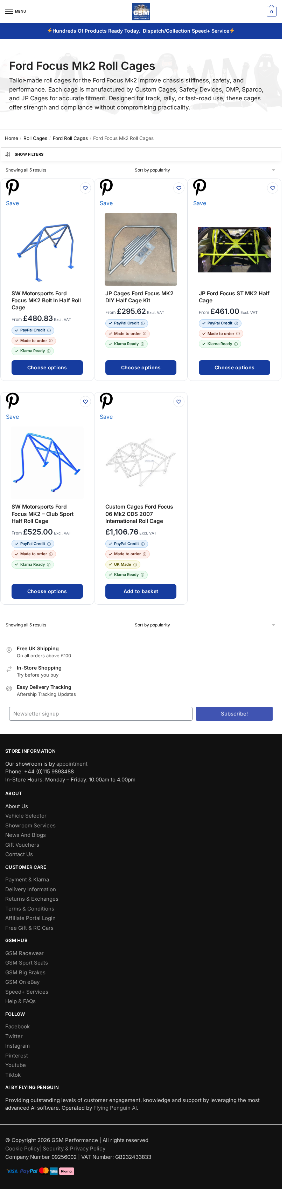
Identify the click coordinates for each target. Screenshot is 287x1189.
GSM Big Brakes (25, 972)
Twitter (14, 1036)
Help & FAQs (20, 1001)
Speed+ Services (26, 991)
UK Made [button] (122, 564)
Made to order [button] (33, 340)
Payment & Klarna (27, 879)
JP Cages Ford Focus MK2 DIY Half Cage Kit (139, 297)
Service (220, 31)
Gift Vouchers (22, 844)
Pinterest (16, 1055)
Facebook (17, 1026)
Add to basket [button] (141, 591)
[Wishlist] (85, 188)
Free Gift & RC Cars (29, 928)
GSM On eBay (22, 982)
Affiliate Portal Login (30, 918)
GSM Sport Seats (26, 963)
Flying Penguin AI (115, 1108)
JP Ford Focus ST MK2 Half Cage (234, 297)
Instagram (17, 1046)
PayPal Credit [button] (32, 330)
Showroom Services (30, 825)
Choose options (47, 367)
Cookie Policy (22, 1148)
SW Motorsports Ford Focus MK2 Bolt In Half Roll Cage (46, 300)
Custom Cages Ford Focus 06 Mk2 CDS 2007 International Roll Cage (139, 513)
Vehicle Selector (26, 816)
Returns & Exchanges (31, 899)
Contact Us (19, 854)
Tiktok (13, 1075)
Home (11, 138)
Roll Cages (35, 138)
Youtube (15, 1065)
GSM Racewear (24, 953)
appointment (72, 763)
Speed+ (201, 31)
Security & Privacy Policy (74, 1148)
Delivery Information (30, 889)
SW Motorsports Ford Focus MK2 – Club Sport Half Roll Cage (43, 513)
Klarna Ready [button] (32, 350)
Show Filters (29, 154)
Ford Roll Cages (70, 138)
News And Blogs (25, 835)
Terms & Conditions (29, 908)
